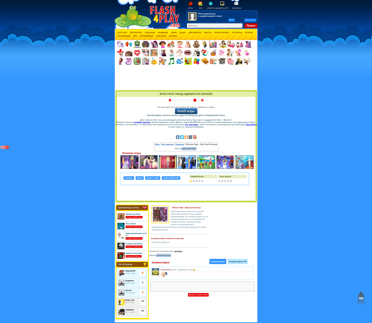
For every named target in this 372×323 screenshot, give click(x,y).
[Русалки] (204, 52)
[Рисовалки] (154, 61)
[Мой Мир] (190, 137)
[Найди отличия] (162, 61)
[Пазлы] (196, 61)
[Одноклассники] (186, 137)
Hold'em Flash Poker (134, 253)
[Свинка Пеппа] (247, 52)
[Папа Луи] (247, 61)
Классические (221, 33)
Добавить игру (222, 8)
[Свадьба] (196, 52)
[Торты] (128, 52)
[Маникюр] (179, 52)
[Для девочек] (222, 44)
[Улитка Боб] (213, 61)
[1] (219, 181)
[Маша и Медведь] (120, 61)
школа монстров (189, 149)
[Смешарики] (230, 61)
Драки (183, 33)
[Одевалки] (248, 44)
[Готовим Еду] (213, 52)
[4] (228, 181)
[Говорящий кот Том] (222, 61)
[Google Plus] (194, 137)
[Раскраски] (145, 61)
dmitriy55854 (166, 270)
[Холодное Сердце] (171, 52)
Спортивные (146, 36)
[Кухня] (239, 44)
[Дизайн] (231, 44)
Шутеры (173, 36)
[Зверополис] (230, 52)
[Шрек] (238, 61)
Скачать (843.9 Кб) (171, 178)
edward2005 (130, 271)
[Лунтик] (128, 61)
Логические (136, 33)
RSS (200, 8)
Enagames (129, 281)
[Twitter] (182, 137)
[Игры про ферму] (188, 61)
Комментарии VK (237, 261)
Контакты (236, 8)
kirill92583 (129, 310)
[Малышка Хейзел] (179, 44)
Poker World (131, 224)
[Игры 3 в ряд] (145, 44)
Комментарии (218, 261)
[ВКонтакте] (177, 137)
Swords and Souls (133, 214)
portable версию (142, 122)
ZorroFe (128, 290)
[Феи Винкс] (171, 44)
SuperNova (251, 124)
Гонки (174, 33)
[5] (231, 181)
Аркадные (150, 33)
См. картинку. (191, 124)
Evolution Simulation (134, 244)
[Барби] (187, 44)
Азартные (237, 33)
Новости (211, 8)
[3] (225, 181)
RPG (135, 36)
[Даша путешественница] (162, 44)
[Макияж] (145, 52)
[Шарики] (213, 44)
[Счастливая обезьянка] (205, 61)
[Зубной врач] (188, 52)
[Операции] (120, 52)
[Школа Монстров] (154, 44)
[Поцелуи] (137, 52)
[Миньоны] (204, 44)
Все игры (122, 33)
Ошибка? (129, 178)
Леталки (249, 33)
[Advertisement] (186, 82)
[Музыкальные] (171, 61)
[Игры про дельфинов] (179, 61)
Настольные (124, 36)
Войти (139, 178)
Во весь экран (153, 178)
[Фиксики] (238, 52)
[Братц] (196, 44)
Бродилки (163, 33)
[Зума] (137, 44)
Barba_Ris (129, 300)
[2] (222, 181)
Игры (190, 8)
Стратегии (161, 36)
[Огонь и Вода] (128, 44)
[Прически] (154, 52)
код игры (178, 251)
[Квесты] (137, 61)
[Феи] (221, 52)
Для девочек (194, 33)
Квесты (208, 33)
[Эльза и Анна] (162, 52)
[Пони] (120, 44)
